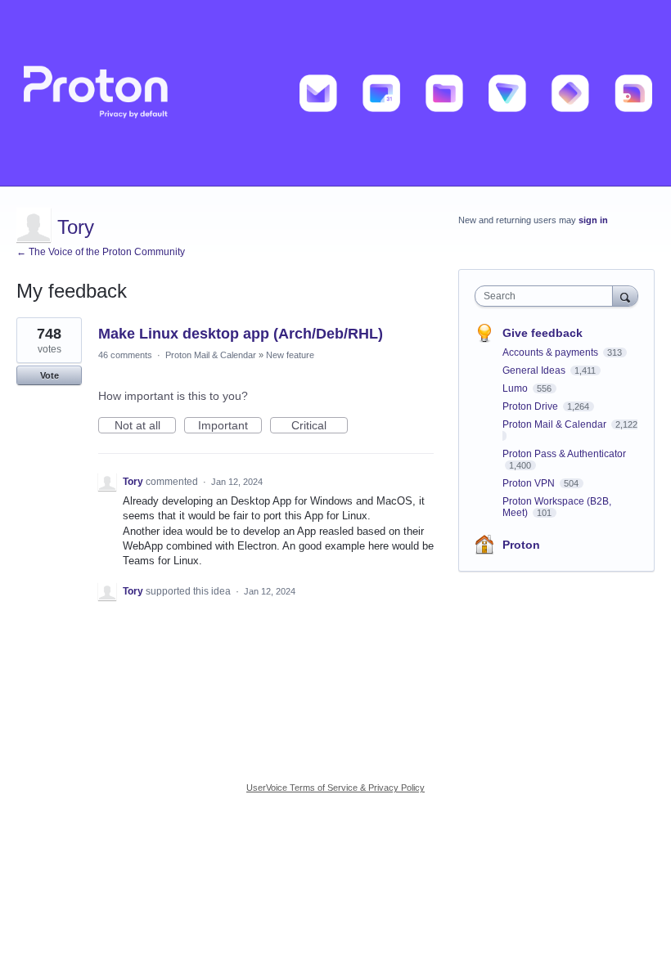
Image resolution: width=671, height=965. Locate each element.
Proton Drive (531, 406)
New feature (290, 355)
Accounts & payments (551, 352)
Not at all (145, 426)
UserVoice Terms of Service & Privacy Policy (335, 787)
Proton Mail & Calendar (210, 355)
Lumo (516, 388)
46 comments (125, 355)
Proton (521, 544)
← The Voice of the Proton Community (100, 252)
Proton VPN (529, 483)
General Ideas (535, 370)
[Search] (625, 295)
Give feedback (542, 332)
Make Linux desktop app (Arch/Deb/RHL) (240, 333)
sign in (593, 220)
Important (230, 426)
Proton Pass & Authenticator (564, 454)
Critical (319, 426)
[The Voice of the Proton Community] (335, 93)
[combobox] (547, 296)
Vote (49, 375)
